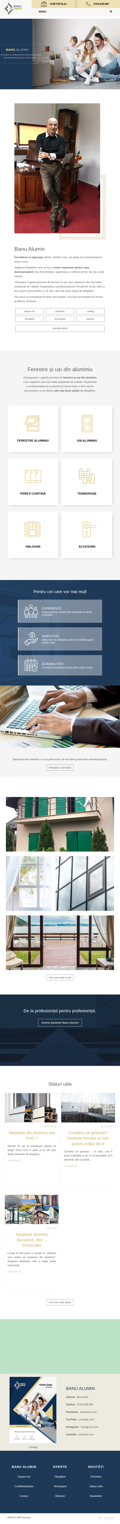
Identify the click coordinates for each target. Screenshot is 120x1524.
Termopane (60, 1486)
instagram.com (89, 1426)
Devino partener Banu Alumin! (60, 1022)
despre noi (29, 311)
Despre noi (24, 1476)
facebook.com (88, 1412)
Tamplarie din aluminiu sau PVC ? (31, 1135)
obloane (90, 319)
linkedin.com (86, 1434)
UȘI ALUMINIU (87, 440)
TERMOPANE (87, 493)
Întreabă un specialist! (60, 767)
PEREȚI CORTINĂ (33, 493)
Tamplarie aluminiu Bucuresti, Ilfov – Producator (31, 1239)
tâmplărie (29, 319)
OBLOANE (33, 546)
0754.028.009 (101, 4)
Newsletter (96, 1496)
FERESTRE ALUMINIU (33, 440)
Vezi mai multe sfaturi (60, 1302)
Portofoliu (96, 1476)
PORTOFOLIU (58, 4)
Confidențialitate (24, 1486)
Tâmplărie (60, 1476)
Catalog (33, 1447)
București (82, 1397)
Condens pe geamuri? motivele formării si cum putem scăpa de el (88, 1138)
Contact (24, 1496)
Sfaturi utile (96, 1486)
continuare (13, 1160)
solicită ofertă (60, 328)
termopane (60, 319)
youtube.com (86, 1419)
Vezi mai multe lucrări (60, 977)
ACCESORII (87, 546)
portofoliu (60, 311)
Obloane (60, 1496)
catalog (90, 311)
